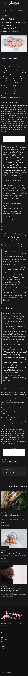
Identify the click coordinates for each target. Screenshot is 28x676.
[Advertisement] (14, 139)
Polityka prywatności (6, 672)
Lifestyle (3, 637)
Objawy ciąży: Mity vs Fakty (10, 552)
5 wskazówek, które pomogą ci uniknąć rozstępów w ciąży (11, 589)
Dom (2, 632)
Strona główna (4, 10)
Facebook (3, 58)
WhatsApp (15, 58)
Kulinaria (3, 635)
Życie (2, 648)
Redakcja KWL (7, 31)
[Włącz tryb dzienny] (6, 3)
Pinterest (10, 58)
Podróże (3, 644)
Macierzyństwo (12, 10)
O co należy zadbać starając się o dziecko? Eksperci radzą (11, 516)
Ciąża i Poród (19, 10)
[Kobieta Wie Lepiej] (14, 3)
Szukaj (14, 663)
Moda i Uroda (4, 641)
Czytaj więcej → (5, 525)
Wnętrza (3, 646)
